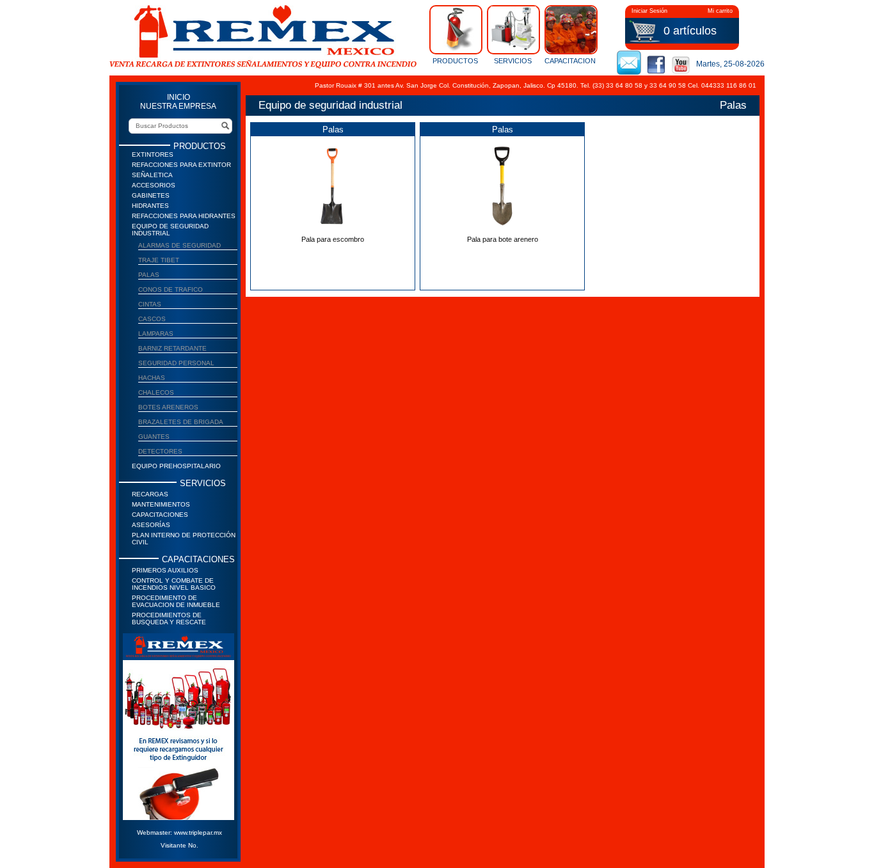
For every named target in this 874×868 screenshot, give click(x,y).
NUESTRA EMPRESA (178, 106)
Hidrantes (150, 205)
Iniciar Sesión (649, 11)
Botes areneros (168, 407)
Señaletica (152, 174)
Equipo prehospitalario (176, 466)
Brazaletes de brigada (180, 421)
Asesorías (151, 524)
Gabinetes (151, 195)
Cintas (149, 304)
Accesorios (153, 185)
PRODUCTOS (455, 60)
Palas (148, 274)
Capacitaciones (160, 514)
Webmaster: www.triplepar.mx (179, 832)
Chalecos (156, 392)
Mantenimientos (161, 504)
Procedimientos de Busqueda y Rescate (169, 619)
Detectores (160, 451)
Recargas (150, 494)
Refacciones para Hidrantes (183, 215)
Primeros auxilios (165, 570)
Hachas (151, 377)
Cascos (152, 318)
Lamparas (155, 333)
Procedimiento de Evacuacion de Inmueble (176, 601)
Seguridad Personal (176, 363)
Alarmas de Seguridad (179, 245)
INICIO (178, 97)
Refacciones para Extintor (181, 164)
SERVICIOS (513, 60)
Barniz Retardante (172, 348)
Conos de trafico (170, 289)
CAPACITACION (570, 60)
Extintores (152, 154)
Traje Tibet (158, 260)
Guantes (154, 436)
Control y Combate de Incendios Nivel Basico (174, 584)
